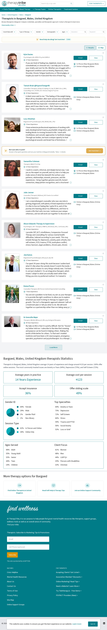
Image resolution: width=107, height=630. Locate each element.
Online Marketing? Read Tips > (68, 581)
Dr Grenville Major (31, 317)
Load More (53, 347)
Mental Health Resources (17, 577)
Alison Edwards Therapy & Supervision (39, 223)
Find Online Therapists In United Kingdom (19, 491)
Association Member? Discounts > (69, 577)
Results (91, 48)
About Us (10, 581)
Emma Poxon (29, 286)
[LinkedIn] (104, 623)
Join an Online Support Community (87, 490)
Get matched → (95, 151)
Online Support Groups (15, 604)
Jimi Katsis (28, 255)
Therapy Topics (40, 9)
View (96, 58)
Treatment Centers (71, 9)
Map (102, 48)
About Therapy (25, 9)
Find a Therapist (9, 9)
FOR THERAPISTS (95, 3)
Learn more (76, 624)
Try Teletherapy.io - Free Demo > (68, 590)
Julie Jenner (29, 192)
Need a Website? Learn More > (68, 586)
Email (80, 58)
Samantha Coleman (31, 161)
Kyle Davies (28, 54)
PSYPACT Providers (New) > (67, 595)
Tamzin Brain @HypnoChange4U (37, 85)
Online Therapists (54, 9)
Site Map (10, 600)
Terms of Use (12, 590)
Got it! (93, 624)
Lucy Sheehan (29, 119)
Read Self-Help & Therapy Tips (53, 490)
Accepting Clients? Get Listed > (68, 572)
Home (3, 15)
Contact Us (11, 586)
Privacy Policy (12, 595)
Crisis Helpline (12, 572)
